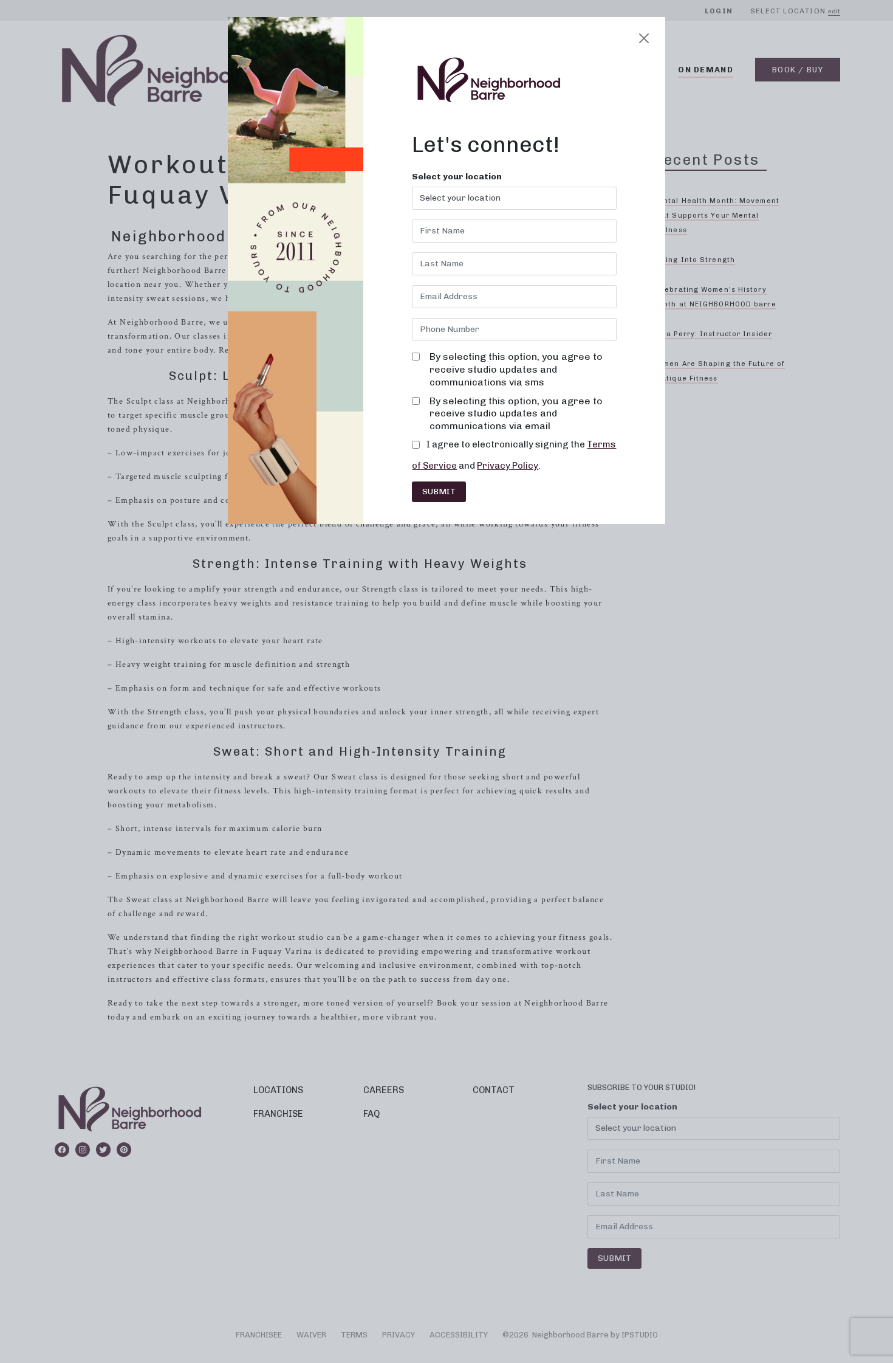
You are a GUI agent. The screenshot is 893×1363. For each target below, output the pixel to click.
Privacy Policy (507, 465)
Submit (439, 491)
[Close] (644, 38)
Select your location (457, 177)
